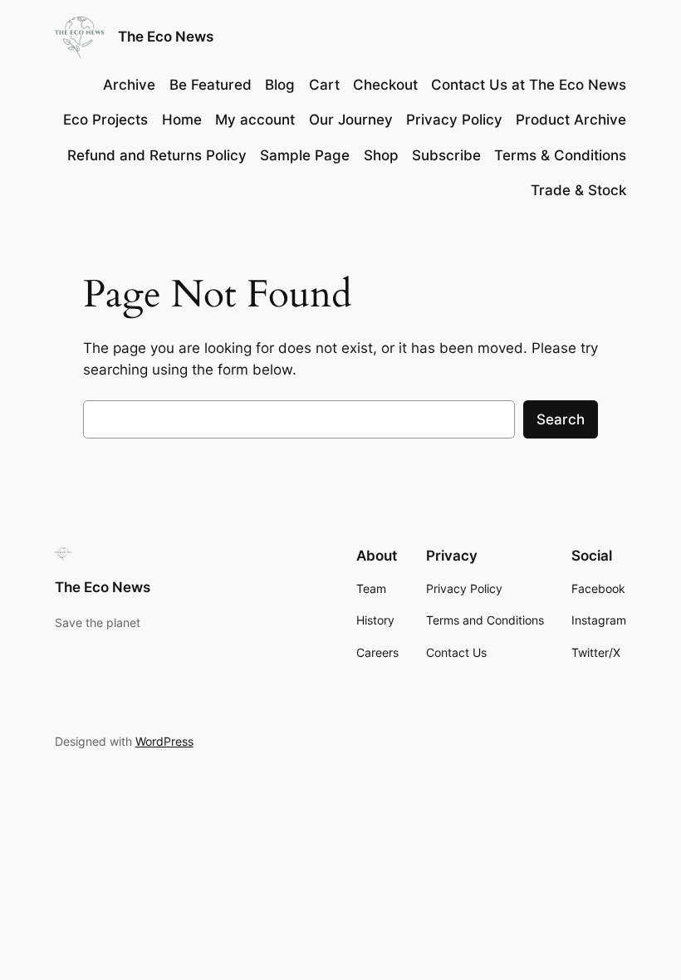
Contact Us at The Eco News (528, 84)
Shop (381, 155)
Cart (324, 84)
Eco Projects (105, 119)
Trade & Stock (578, 190)
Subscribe (446, 155)
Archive (129, 84)
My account (255, 119)
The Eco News (165, 36)
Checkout (385, 84)
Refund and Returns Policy (157, 155)
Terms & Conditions (560, 155)
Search (560, 419)
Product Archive (571, 119)
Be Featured (210, 84)
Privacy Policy (454, 119)
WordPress (164, 741)
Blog (280, 84)
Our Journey (351, 119)
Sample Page (305, 155)
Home (182, 119)
